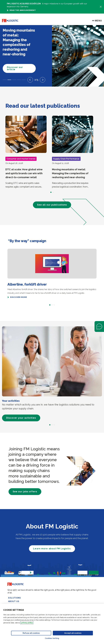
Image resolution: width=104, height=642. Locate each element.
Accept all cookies (72, 633)
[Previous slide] (30, 80)
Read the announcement (23, 10)
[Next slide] (42, 80)
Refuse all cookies (31, 633)
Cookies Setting (52, 638)
